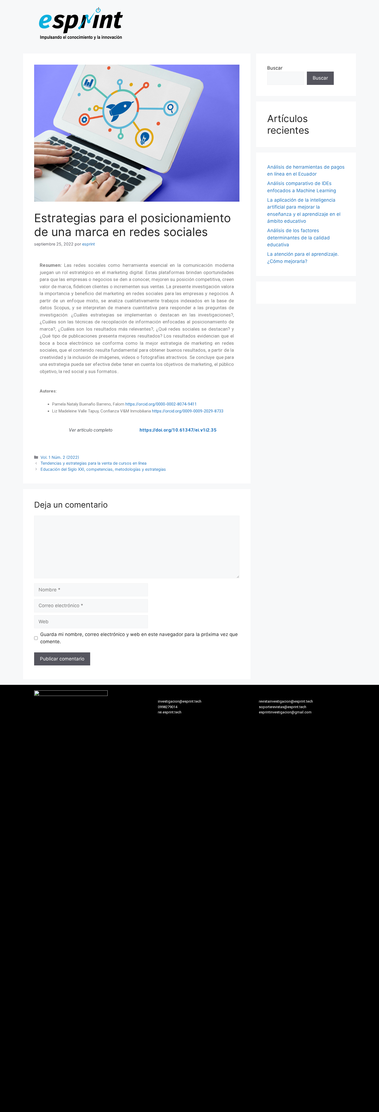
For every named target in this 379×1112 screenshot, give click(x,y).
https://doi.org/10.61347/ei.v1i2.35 (178, 430)
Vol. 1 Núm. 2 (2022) (60, 457)
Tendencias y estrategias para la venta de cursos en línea (93, 463)
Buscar (274, 68)
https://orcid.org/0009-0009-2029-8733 (187, 411)
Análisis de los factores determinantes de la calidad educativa (298, 237)
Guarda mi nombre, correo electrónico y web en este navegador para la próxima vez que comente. (139, 638)
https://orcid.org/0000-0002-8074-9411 (161, 404)
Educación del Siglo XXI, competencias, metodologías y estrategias (103, 469)
